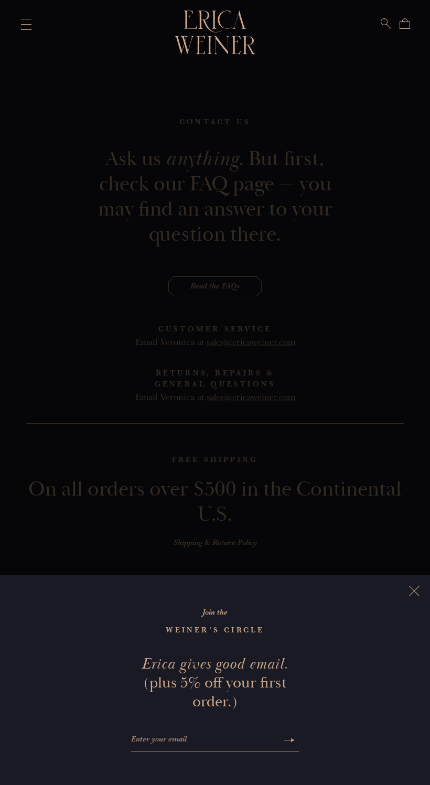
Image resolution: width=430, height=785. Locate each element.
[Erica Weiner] (215, 32)
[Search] (386, 23)
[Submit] (289, 740)
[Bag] (404, 23)
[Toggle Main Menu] (24, 24)
